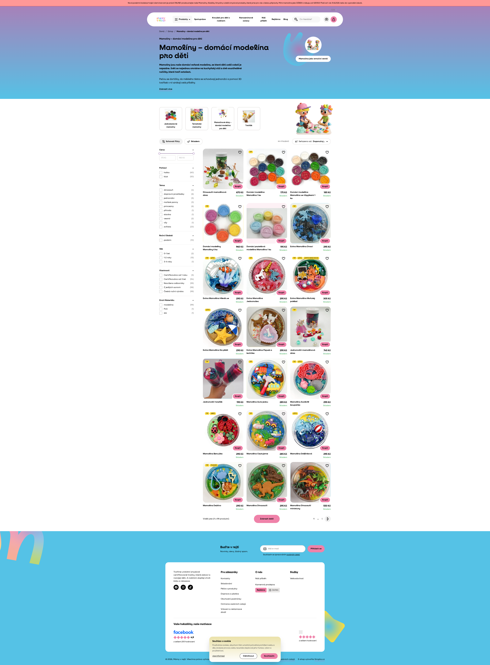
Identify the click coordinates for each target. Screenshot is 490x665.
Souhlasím (269, 656)
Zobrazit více (165, 89)
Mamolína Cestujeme (257, 454)
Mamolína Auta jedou (257, 402)
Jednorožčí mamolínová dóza (302, 351)
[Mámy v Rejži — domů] (161, 19)
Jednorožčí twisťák (212, 402)
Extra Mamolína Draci (301, 247)
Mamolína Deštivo (212, 506)
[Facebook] (176, 587)
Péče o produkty (229, 589)
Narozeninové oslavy (246, 19)
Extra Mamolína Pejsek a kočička (259, 351)
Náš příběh (263, 19)
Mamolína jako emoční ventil (313, 59)
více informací (218, 656)
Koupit (238, 186)
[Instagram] (183, 587)
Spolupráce (200, 19)
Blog (285, 19)
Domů (161, 31)
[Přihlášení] (326, 19)
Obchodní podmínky (231, 599)
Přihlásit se (316, 549)
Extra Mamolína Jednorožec (255, 300)
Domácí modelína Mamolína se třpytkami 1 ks (302, 195)
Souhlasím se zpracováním (281, 555)
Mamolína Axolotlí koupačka (299, 403)
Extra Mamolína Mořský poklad (302, 300)
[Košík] (334, 19)
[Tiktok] (190, 587)
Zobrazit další (267, 519)
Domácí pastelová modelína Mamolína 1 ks (259, 248)
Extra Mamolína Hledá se (216, 298)
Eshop (170, 31)
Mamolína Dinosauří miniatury (300, 507)
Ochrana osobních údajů (233, 604)
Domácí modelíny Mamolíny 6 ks (212, 248)
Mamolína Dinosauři (257, 506)
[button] (240, 152)
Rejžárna (276, 19)
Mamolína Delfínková (301, 454)
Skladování (226, 584)
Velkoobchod (296, 579)
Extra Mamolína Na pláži (215, 350)
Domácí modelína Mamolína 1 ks (256, 193)
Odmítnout (248, 656)
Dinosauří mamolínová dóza (214, 193)
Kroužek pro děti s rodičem (221, 19)
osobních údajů (293, 555)
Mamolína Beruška (212, 454)
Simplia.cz (320, 659)
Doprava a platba (230, 594)
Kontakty (225, 579)
